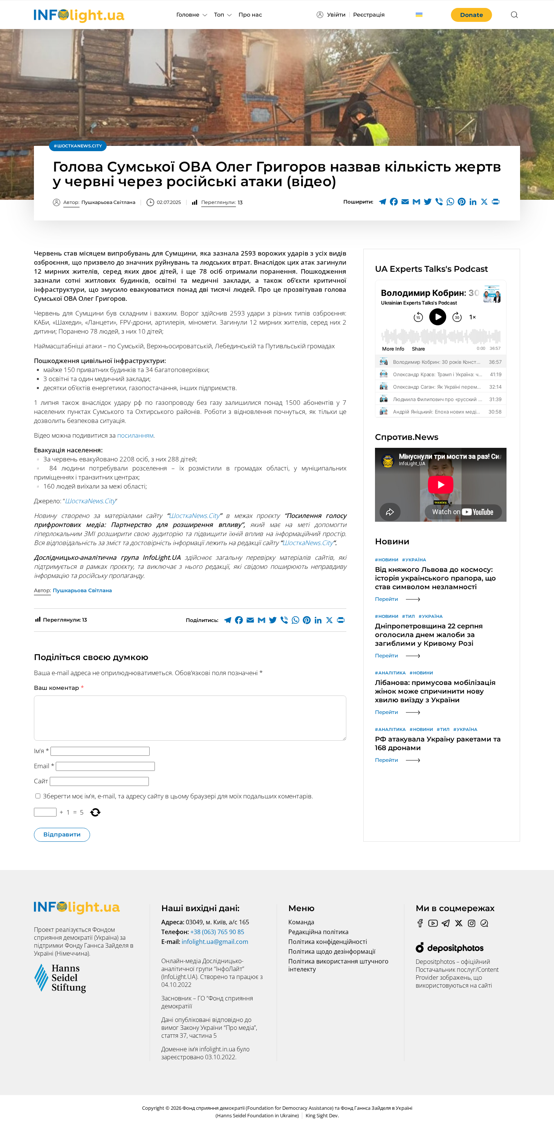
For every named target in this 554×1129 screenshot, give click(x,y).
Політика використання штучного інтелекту (338, 965)
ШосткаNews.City (79, 146)
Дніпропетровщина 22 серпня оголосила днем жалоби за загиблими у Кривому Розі (429, 635)
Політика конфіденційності (327, 942)
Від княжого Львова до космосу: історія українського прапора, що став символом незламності (435, 578)
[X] (484, 201)
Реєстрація (369, 14)
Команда (301, 922)
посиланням (135, 435)
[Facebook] (393, 201)
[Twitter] (427, 201)
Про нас (250, 14)
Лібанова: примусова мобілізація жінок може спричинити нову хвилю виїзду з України (435, 691)
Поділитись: (202, 620)
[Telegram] (382, 201)
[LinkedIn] (473, 201)
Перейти (386, 599)
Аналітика (392, 673)
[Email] (405, 201)
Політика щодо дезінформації (331, 951)
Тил (410, 616)
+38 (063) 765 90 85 (217, 932)
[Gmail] (416, 201)
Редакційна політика (318, 932)
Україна (416, 559)
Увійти (336, 14)
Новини (388, 559)
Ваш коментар (59, 687)
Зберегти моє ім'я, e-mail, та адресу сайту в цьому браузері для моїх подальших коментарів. (178, 796)
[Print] (495, 201)
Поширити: (358, 202)
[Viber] (439, 201)
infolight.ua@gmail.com (215, 942)
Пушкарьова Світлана (99, 202)
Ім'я (41, 750)
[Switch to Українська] (419, 14)
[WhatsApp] (450, 201)
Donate (471, 14)
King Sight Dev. (322, 1115)
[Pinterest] (461, 201)
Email (44, 765)
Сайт (41, 781)
